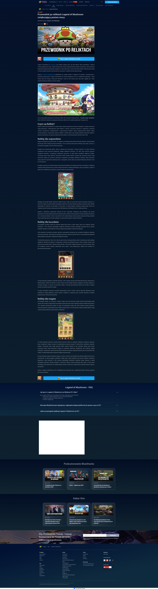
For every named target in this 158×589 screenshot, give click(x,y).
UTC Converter (65, 577)
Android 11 (42, 560)
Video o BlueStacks (109, 5)
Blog (65, 1)
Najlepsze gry (42, 565)
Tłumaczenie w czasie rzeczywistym (69, 564)
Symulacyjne (42, 572)
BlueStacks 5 (42, 555)
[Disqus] (61, 437)
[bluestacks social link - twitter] (113, 560)
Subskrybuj (113, 535)
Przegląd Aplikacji (60, 5)
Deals (41, 558)
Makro (63, 561)
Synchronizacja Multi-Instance (68, 560)
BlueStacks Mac (42, 554)
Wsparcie (87, 1)
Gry (60, 1)
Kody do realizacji (99, 5)
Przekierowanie (65, 567)
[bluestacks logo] (43, 2)
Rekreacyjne (114, 138)
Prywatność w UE (66, 584)
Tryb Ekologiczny (65, 563)
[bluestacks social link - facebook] (110, 560)
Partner (81, 1)
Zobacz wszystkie (111, 130)
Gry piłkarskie (42, 575)
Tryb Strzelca (64, 555)
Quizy (41, 574)
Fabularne (104, 141)
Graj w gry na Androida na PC (88, 563)
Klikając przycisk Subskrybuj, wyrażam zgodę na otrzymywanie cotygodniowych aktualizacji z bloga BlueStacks (101, 539)
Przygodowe (42, 569)
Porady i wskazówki (105, 138)
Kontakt (84, 557)
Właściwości (52, 1)
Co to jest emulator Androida (88, 565)
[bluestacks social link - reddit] (107, 560)
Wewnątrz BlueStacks (70, 5)
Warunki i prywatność (43, 584)
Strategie (41, 568)
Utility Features (65, 576)
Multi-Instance (65, 558)
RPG (109, 141)
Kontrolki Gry (64, 554)
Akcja (41, 566)
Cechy (63, 552)
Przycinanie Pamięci (66, 570)
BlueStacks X (114, 141)
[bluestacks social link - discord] (104, 560)
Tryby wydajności (65, 568)
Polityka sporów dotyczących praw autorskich (55, 584)
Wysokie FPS (64, 573)
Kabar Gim (92, 5)
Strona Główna (48, 5)
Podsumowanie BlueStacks (82, 5)
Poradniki (103, 27)
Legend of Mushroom (53, 9)
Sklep (73, 1)
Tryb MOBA (64, 557)
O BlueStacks (85, 554)
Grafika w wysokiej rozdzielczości (68, 574)
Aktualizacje (106, 554)
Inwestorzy (85, 558)
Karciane (41, 571)
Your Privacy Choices (80, 588)
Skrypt (63, 571)
